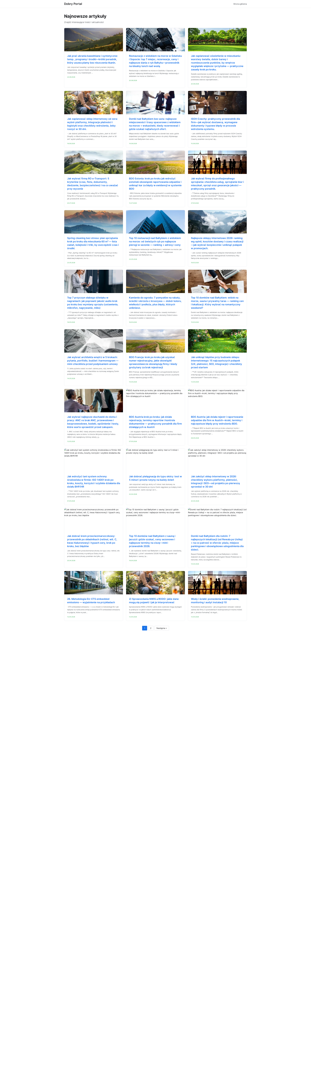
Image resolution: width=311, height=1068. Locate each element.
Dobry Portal (73, 4)
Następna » (161, 628)
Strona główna (240, 4)
